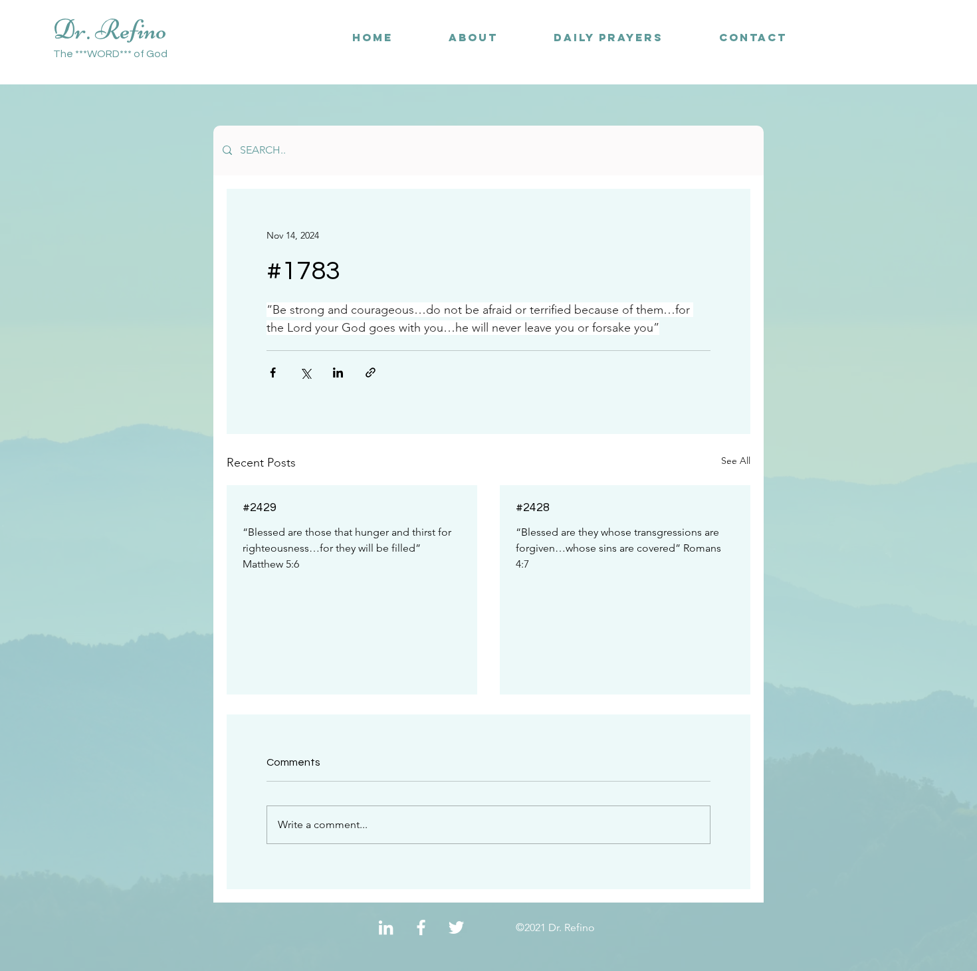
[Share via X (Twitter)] (305, 372)
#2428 (533, 507)
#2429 (259, 507)
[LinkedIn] (386, 927)
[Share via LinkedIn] (338, 372)
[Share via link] (370, 372)
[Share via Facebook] (273, 372)
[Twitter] (456, 927)
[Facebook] (421, 927)
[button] (753, 38)
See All (735, 461)
